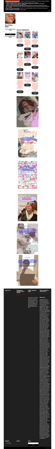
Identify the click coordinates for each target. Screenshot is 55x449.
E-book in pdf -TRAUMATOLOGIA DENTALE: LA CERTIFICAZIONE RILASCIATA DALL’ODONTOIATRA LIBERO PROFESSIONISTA (22, 2)
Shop (6, 7)
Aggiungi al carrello (20, 45)
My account (10, 7)
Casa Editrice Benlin (8, 26)
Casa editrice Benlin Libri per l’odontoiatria (12, 1)
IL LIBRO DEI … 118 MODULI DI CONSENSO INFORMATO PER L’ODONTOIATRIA (16, 4)
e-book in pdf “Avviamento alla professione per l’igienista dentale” (16, 9)
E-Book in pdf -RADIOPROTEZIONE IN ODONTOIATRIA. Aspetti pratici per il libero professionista (35, 1)
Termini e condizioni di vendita (32, 293)
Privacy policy (7, 292)
